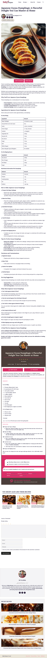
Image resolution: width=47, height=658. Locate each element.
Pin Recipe (35, 369)
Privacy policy (34, 656)
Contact (39, 2)
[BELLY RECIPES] (7, 2)
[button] (43, 2)
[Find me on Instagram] (22, 593)
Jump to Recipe (19, 80)
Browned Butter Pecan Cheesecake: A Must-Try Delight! (22, 507)
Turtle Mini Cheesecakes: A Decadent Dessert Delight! (37, 506)
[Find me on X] (25, 593)
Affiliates (43, 656)
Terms (39, 656)
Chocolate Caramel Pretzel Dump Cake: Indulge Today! (7, 507)
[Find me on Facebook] (20, 593)
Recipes (25, 2)
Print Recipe (28, 80)
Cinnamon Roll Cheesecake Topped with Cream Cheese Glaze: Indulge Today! (22, 648)
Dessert (5, 503)
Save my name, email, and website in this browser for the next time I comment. (21, 549)
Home (19, 2)
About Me (32, 2)
